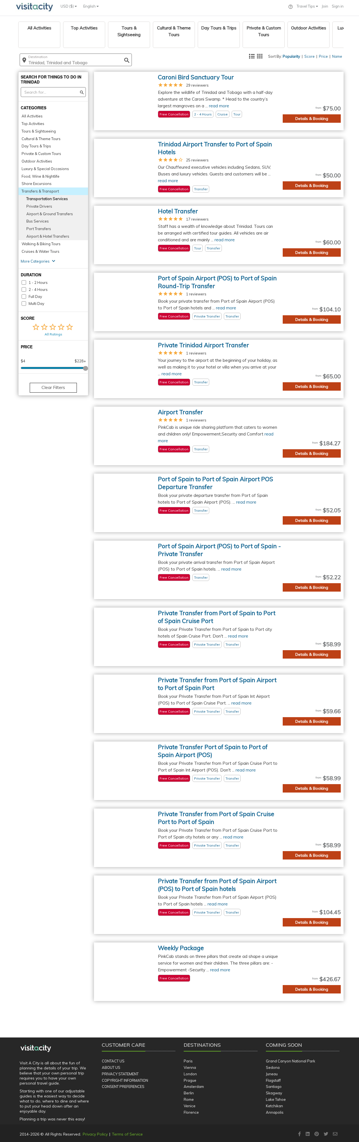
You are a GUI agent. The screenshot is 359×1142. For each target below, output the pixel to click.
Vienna (190, 1067)
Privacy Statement (120, 1074)
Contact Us (113, 1061)
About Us (111, 1067)
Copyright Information (125, 1080)
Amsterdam (194, 1086)
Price (323, 56)
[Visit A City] (36, 1048)
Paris (188, 1061)
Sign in (338, 6)
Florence (191, 1112)
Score (309, 56)
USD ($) (68, 6)
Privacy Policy (95, 1134)
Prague (190, 1080)
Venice (189, 1106)
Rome (189, 1099)
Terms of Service (127, 1134)
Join (325, 6)
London (190, 1074)
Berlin (189, 1093)
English (89, 6)
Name (337, 56)
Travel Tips (306, 6)
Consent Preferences (123, 1086)
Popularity (291, 56)
